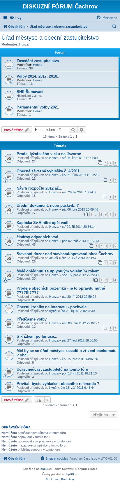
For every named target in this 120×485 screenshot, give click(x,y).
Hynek (54, 209)
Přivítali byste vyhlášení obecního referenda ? (58, 383)
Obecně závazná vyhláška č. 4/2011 (48, 171)
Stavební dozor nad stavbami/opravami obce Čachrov (65, 254)
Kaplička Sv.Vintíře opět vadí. (43, 222)
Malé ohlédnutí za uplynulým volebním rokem (58, 271)
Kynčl (53, 311)
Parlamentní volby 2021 (38, 107)
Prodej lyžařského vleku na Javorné (49, 154)
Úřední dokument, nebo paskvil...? (48, 205)
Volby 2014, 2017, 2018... (39, 76)
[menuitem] (15, 17)
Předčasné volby (32, 319)
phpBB (45, 468)
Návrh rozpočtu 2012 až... (39, 188)
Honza (24, 44)
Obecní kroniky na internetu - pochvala (52, 307)
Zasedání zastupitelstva (38, 61)
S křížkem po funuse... (37, 336)
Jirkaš (53, 258)
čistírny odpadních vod (37, 237)
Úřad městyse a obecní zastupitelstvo (50, 37)
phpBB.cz (71, 474)
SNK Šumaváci (30, 92)
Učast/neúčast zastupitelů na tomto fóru (52, 369)
